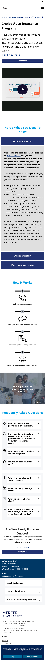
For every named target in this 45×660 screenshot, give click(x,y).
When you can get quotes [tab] (22, 265)
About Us (5, 641)
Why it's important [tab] (22, 256)
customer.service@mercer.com (13, 576)
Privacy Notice (7, 643)
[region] (22, 388)
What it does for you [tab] (22, 141)
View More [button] (36, 402)
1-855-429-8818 (11, 54)
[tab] (24, 425)
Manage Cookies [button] (32, 657)
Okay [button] (12, 657)
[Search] (41, 2)
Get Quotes (22, 61)
